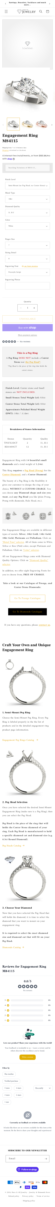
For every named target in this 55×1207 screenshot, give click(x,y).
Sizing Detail (10, 252)
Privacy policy (28, 1196)
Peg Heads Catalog (11, 846)
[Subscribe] (45, 1158)
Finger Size (10, 239)
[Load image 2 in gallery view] (27, 124)
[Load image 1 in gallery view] (13, 124)
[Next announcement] (50, 4)
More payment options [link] (27, 335)
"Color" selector (31, 550)
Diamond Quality (12, 206)
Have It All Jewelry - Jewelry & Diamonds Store (31, 1192)
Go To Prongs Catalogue (27, 598)
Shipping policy (29, 1200)
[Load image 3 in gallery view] (41, 124)
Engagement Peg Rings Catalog (18, 740)
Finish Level (10, 179)
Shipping (5, 150)
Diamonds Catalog (11, 947)
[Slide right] (52, 125)
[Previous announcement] (5, 4)
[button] (6, 11)
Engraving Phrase (12, 279)
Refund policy (13, 1196)
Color (7, 220)
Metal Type (10, 193)
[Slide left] (3, 125)
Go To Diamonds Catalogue (27, 612)
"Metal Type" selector (13, 542)
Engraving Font (21, 266)
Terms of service (43, 1196)
